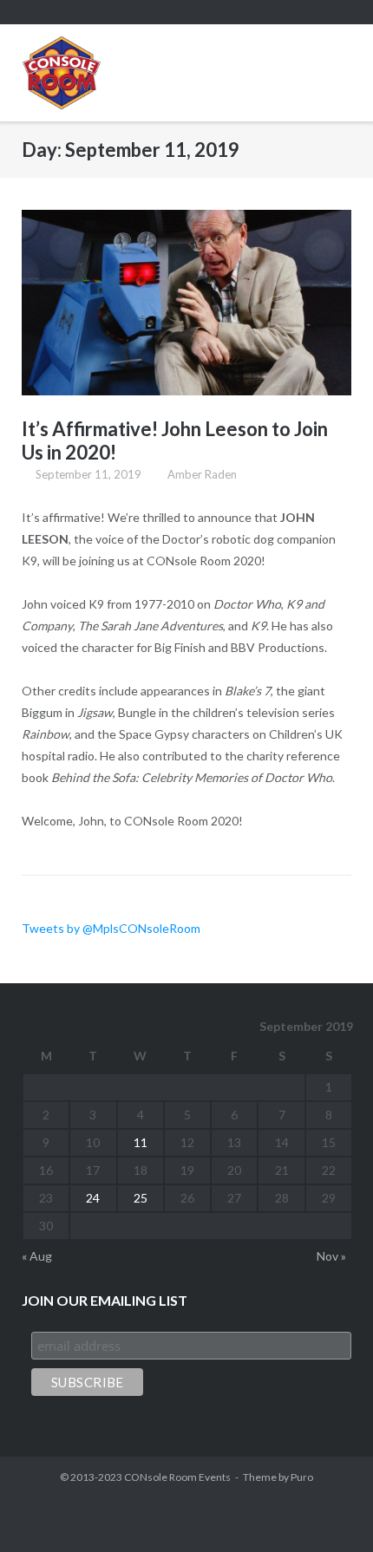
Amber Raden (202, 474)
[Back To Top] (328, 1509)
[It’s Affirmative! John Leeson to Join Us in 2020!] (186, 302)
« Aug (37, 1256)
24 (93, 1197)
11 (140, 1142)
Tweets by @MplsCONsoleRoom (111, 928)
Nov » (331, 1256)
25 (140, 1197)
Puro (302, 1477)
